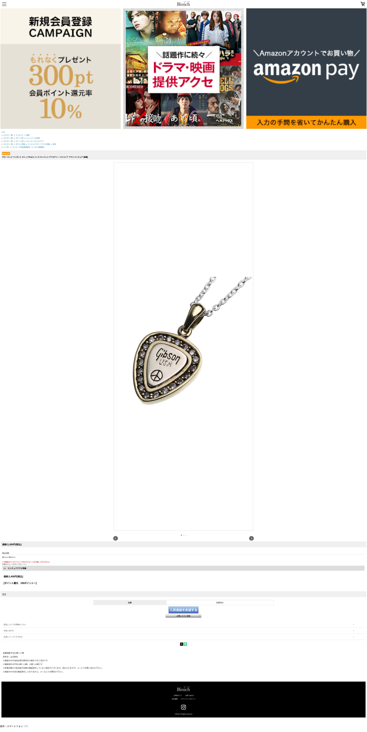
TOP (3, 132)
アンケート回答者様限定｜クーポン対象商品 (28, 147)
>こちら (24, 564)
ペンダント (20, 135)
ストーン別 (19, 141)
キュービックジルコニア (35, 141)
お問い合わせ (9, 630)
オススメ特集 (20, 144)
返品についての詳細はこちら (15, 624)
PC (26, 726)
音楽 (54, 144)
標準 (28, 135)
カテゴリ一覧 (8, 135)
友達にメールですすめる (13, 636)
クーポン (6, 147)
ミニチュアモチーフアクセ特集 (39, 144)
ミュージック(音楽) (33, 138)
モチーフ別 (19, 138)
